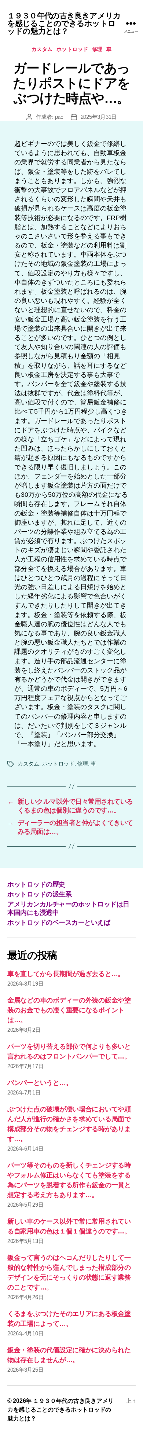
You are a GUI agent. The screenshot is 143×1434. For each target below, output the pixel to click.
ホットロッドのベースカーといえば (58, 922)
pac (59, 117)
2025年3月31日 (99, 117)
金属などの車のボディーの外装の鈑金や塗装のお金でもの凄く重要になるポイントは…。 (69, 1010)
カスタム (42, 49)
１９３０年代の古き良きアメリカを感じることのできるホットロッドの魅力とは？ (64, 23)
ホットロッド (72, 49)
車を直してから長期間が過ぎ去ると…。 (65, 974)
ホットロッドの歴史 (36, 884)
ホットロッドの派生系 (39, 894)
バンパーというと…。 (39, 1082)
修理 (97, 49)
